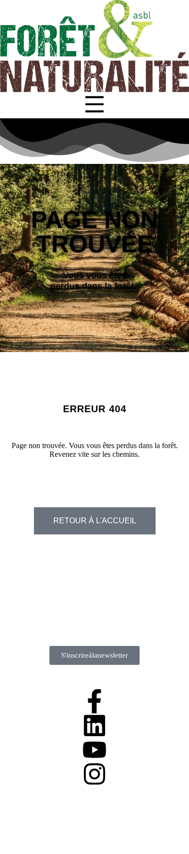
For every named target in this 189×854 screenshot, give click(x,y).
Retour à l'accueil (94, 520)
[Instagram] (94, 774)
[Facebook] (94, 701)
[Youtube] (94, 750)
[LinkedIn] (94, 725)
